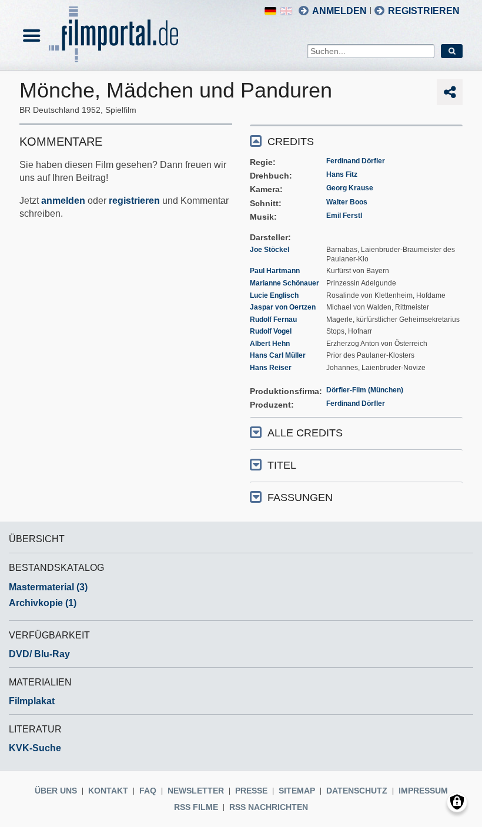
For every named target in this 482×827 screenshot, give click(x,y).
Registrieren (424, 11)
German (270, 11)
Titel (281, 465)
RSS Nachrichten (268, 807)
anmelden (63, 201)
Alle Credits (305, 433)
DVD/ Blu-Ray (39, 654)
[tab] (356, 141)
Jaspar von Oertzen (283, 307)
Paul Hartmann (275, 271)
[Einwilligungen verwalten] (457, 802)
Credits (290, 141)
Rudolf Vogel (271, 331)
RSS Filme (196, 807)
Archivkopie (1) (42, 603)
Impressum (423, 790)
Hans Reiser (271, 368)
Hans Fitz (341, 174)
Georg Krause (349, 188)
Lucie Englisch (274, 295)
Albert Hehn (270, 343)
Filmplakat (32, 701)
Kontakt (108, 790)
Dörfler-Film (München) (364, 390)
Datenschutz (356, 790)
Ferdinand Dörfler (355, 161)
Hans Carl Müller (278, 355)
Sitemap (297, 790)
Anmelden (339, 11)
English (286, 11)
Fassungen (300, 497)
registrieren (134, 201)
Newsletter (196, 790)
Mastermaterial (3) (48, 587)
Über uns (56, 790)
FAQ (147, 790)
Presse (251, 790)
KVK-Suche (35, 748)
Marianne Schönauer (284, 283)
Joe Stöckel (269, 250)
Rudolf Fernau (273, 319)
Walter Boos (346, 202)
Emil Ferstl (344, 215)
